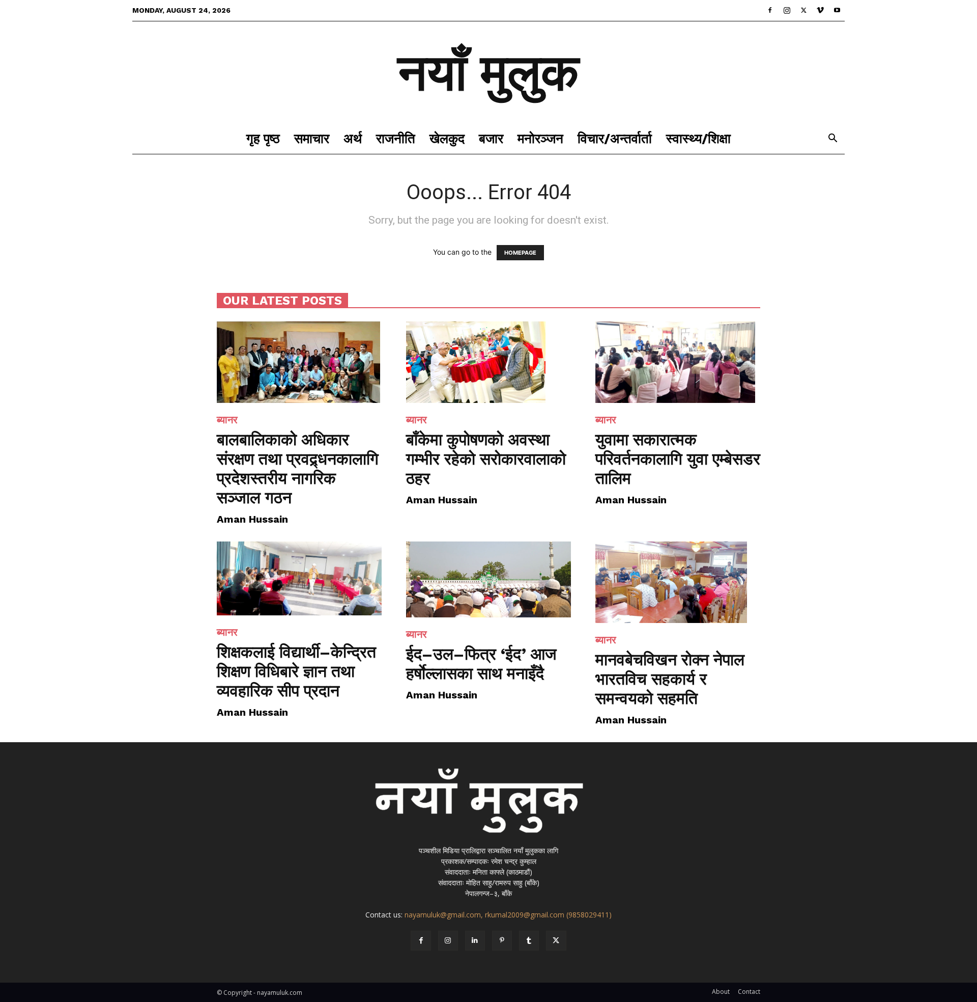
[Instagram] (786, 10)
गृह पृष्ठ (263, 138)
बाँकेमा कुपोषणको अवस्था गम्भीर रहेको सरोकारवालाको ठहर (486, 459)
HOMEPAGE (520, 252)
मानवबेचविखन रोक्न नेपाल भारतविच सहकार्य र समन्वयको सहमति (669, 679)
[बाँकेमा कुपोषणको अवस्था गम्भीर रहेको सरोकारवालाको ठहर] (488, 362)
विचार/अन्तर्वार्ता (615, 138)
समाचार (311, 138)
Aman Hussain (252, 519)
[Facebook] (770, 10)
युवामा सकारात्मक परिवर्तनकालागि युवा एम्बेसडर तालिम (677, 459)
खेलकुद (447, 138)
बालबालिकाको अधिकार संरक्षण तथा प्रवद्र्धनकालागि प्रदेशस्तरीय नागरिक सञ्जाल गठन (298, 468)
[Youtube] (837, 10)
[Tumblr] (529, 941)
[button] (832, 139)
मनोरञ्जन (540, 138)
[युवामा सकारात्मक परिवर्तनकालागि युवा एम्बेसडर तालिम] (677, 362)
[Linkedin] (475, 941)
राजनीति (395, 138)
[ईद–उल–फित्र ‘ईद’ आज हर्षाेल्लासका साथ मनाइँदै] (488, 579)
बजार (491, 138)
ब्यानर (227, 420)
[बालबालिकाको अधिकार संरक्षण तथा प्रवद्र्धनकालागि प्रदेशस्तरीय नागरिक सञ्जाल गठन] (299, 362)
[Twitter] (803, 10)
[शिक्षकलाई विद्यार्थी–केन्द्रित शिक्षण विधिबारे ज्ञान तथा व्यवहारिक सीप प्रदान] (299, 578)
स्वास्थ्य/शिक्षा (698, 138)
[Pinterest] (502, 941)
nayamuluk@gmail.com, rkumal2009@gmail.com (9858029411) (508, 914)
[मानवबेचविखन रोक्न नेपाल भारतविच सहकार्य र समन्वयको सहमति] (677, 582)
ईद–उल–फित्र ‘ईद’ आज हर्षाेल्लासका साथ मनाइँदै (481, 663)
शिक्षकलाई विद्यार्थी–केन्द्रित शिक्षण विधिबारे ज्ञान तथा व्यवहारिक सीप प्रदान (296, 671)
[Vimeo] (820, 10)
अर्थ (352, 138)
